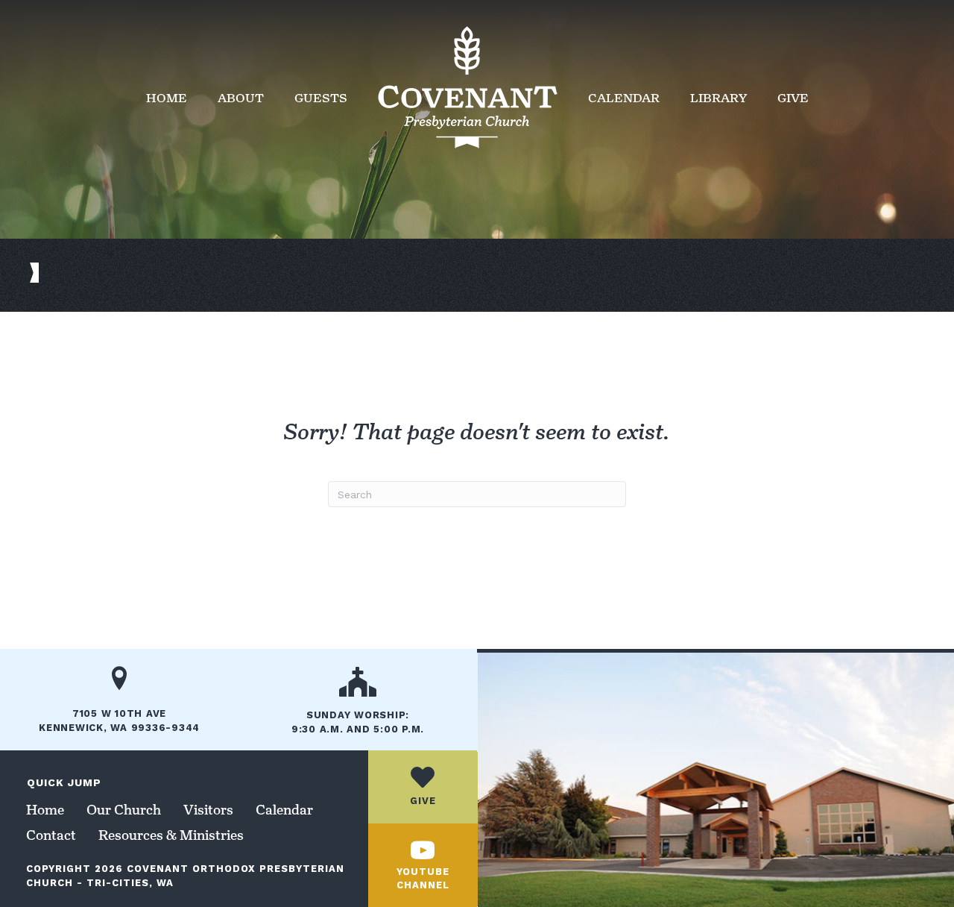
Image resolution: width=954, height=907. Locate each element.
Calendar (624, 98)
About (241, 98)
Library (718, 98)
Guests (320, 98)
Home (166, 98)
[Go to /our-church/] (357, 705)
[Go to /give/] (422, 786)
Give (793, 98)
